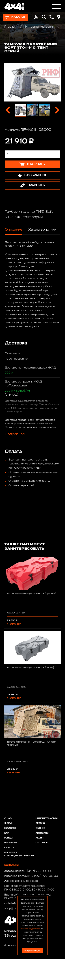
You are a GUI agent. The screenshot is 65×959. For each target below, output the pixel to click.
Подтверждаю (32, 950)
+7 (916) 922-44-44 (44, 876)
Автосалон (43, 833)
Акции (40, 838)
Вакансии (10, 843)
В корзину (14, 624)
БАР (6, 833)
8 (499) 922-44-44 (38, 871)
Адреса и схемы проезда (21, 881)
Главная (10, 26)
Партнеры (42, 843)
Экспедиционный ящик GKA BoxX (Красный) (31, 593)
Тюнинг (40, 828)
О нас (8, 818)
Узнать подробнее (30, 929)
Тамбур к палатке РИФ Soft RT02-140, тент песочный (31, 743)
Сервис (40, 823)
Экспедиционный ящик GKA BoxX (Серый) (30, 668)
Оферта (9, 848)
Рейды (8, 838)
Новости (10, 828)
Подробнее (15, 434)
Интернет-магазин (39, 26)
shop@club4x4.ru (15, 908)
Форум (8, 823)
